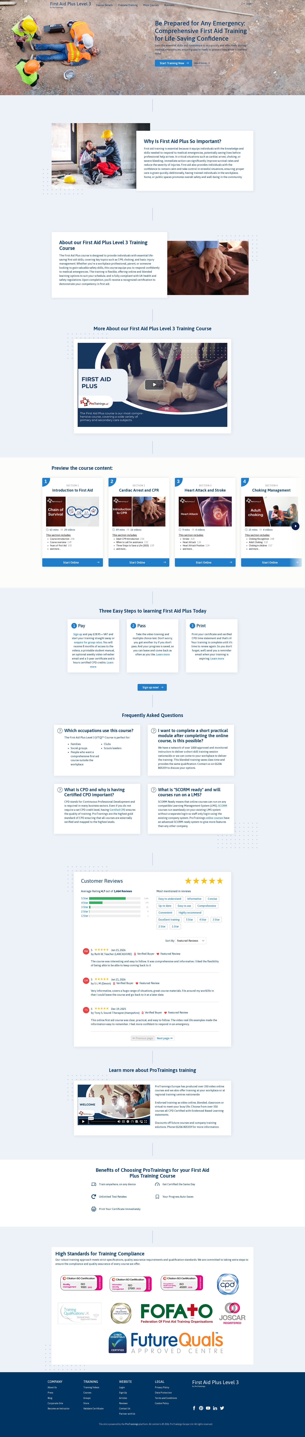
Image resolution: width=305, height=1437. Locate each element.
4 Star (84, 902)
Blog (50, 1398)
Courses (87, 1392)
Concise (212, 898)
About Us (52, 1387)
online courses (214, 817)
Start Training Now (172, 63)
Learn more (200, 63)
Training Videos (91, 1387)
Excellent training (169, 919)
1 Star (84, 915)
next (295, 526)
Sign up (77, 634)
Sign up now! (150, 687)
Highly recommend (190, 912)
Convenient (165, 912)
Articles (123, 1398)
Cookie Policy (162, 1403)
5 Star (84, 898)
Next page (163, 1038)
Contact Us (124, 1408)
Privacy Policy (162, 1387)
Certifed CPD (117, 809)
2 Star (84, 911)
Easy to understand (170, 898)
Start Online (71, 562)
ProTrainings (131, 1424)
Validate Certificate (93, 1408)
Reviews (123, 1403)
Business (169, 5)
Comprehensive (206, 905)
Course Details (104, 5)
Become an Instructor (59, 1408)
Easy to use (184, 905)
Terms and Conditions (166, 1398)
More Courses (151, 5)
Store (86, 1403)
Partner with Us (127, 1414)
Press (50, 1392)
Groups (87, 1398)
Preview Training (128, 5)
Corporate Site (55, 1403)
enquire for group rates (88, 642)
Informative (194, 898)
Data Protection (163, 1392)
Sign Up (123, 1392)
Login (122, 1387)
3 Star (84, 907)
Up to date (165, 905)
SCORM (222, 805)
